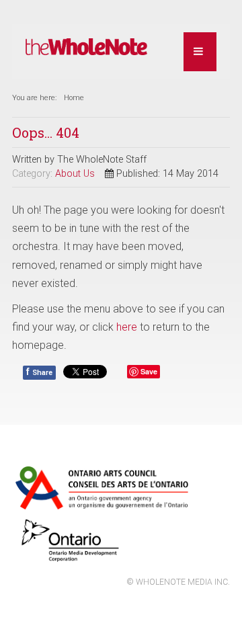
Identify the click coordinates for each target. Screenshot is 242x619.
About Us (75, 173)
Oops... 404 (45, 132)
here (126, 327)
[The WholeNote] (86, 47)
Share (39, 371)
